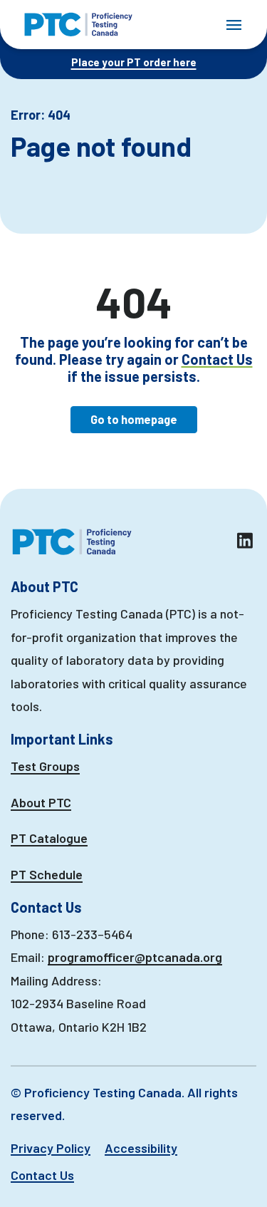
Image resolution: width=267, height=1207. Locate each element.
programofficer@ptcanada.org (135, 957)
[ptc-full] (78, 24)
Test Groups (45, 766)
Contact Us (217, 359)
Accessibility (141, 1147)
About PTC (41, 802)
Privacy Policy (50, 1147)
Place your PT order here (134, 62)
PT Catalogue (49, 838)
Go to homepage (133, 419)
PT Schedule (47, 874)
